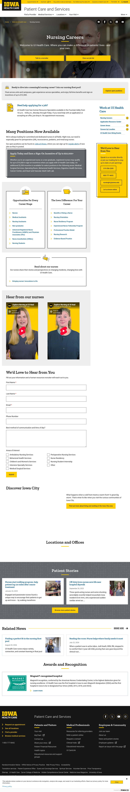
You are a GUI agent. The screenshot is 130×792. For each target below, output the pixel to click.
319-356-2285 (108, 168)
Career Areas (105, 125)
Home (7, 22)
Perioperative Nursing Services (63, 455)
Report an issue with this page (111, 747)
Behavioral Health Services (20, 458)
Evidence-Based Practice (63, 239)
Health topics (39, 750)
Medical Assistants (19, 217)
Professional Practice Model (64, 230)
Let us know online (110, 190)
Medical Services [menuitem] (45, 14)
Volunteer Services (79, 769)
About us (102, 735)
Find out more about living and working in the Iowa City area (91, 506)
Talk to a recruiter (41, 58)
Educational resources (75, 746)
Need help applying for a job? (32, 105)
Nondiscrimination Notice (11, 765)
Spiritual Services (65, 769)
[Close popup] (127, 779)
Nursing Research (60, 234)
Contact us (38, 739)
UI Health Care (14, 772)
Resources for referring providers (79, 731)
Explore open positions (114, 91)
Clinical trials (72, 743)
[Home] (11, 5)
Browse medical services (15, 736)
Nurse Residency (57, 458)
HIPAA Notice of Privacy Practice (33, 765)
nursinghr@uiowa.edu (111, 182)
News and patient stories (109, 739)
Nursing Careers (106, 118)
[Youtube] (118, 716)
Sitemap (5, 772)
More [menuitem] (123, 14)
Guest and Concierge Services (47, 769)
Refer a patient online (75, 735)
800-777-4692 (108, 175)
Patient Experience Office (26, 769)
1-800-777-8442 (8, 743)
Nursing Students (18, 243)
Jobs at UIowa (40, 144)
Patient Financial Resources (45, 747)
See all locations (12, 728)
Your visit (38, 731)
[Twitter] (112, 716)
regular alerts (73, 144)
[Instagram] (125, 716)
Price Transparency (94, 769)
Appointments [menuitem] (31, 2)
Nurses (15, 213)
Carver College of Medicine (30, 772)
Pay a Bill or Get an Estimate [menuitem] (62, 2)
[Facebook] (105, 716)
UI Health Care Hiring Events (110, 133)
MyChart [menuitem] (43, 2)
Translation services (9, 769)
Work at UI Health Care (19, 22)
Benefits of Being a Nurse (63, 213)
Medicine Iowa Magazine (79, 772)
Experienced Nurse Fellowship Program (68, 226)
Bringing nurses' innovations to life (25, 281)
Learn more (38, 691)
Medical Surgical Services (20, 468)
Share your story (41, 743)
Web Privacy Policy (53, 765)
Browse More (119, 628)
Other (53, 465)
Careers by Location (107, 129)
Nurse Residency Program (63, 222)
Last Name (19, 394)
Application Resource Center (110, 122)
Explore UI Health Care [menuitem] (99, 2)
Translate (114, 2)
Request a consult (74, 739)
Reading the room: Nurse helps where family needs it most (96, 638)
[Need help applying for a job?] (10, 111)
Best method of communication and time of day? (25, 428)
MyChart (38, 735)
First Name (19, 382)
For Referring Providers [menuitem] (80, 2)
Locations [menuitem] (60, 14)
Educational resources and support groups (48, 755)
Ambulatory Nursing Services (21, 455)
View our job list (88, 58)
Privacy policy (7, 786)
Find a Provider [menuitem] (30, 14)
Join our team (104, 731)
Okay (117, 782)
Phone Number (12, 416)
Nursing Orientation (61, 217)
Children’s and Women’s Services (23, 462)
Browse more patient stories (65, 610)
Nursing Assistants (19, 222)
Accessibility (65, 765)
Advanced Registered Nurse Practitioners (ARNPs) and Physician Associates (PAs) (25, 232)
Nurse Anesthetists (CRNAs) (22, 239)
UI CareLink (71, 750)
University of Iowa (95, 772)
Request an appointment (15, 725)
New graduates (17, 226)
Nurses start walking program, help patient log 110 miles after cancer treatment (21, 584)
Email (17, 405)
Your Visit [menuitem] (73, 14)
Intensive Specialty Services (21, 465)
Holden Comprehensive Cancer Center (54, 772)
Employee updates (106, 743)
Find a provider (11, 732)
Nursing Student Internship (61, 462)
